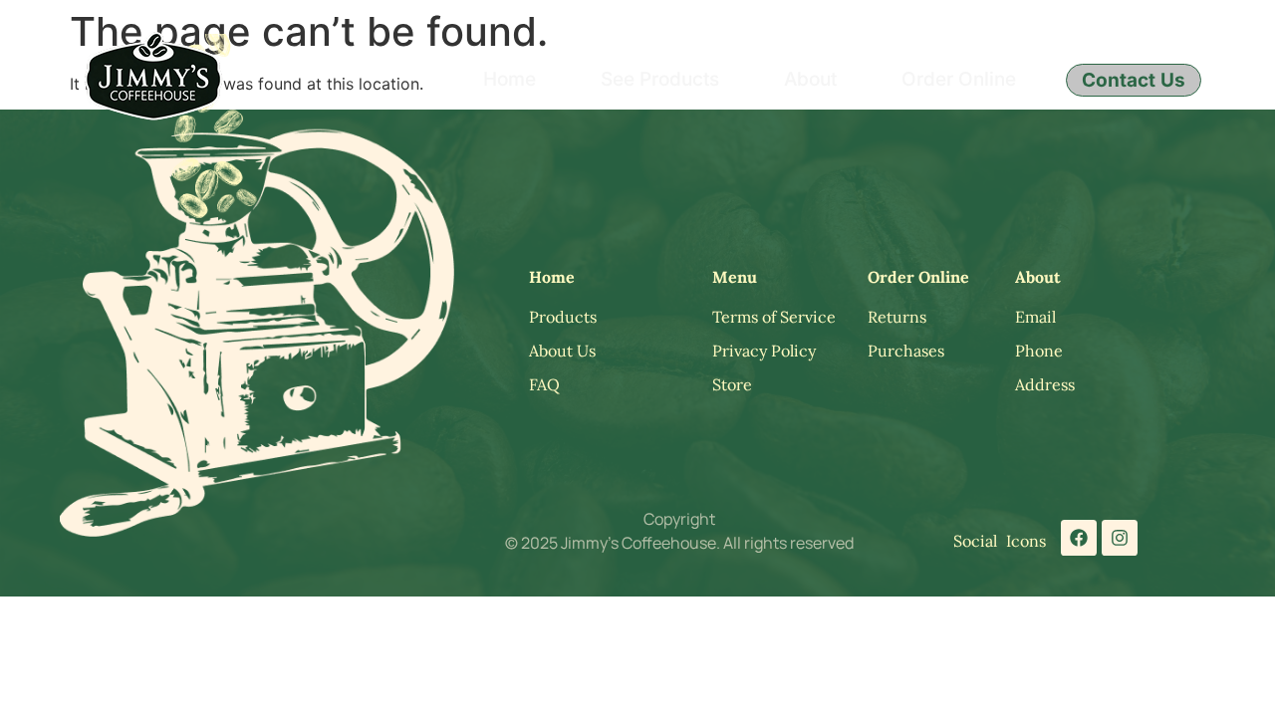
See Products (660, 79)
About (810, 79)
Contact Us (1133, 80)
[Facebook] (1079, 538)
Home (509, 79)
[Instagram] (1120, 538)
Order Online (958, 79)
